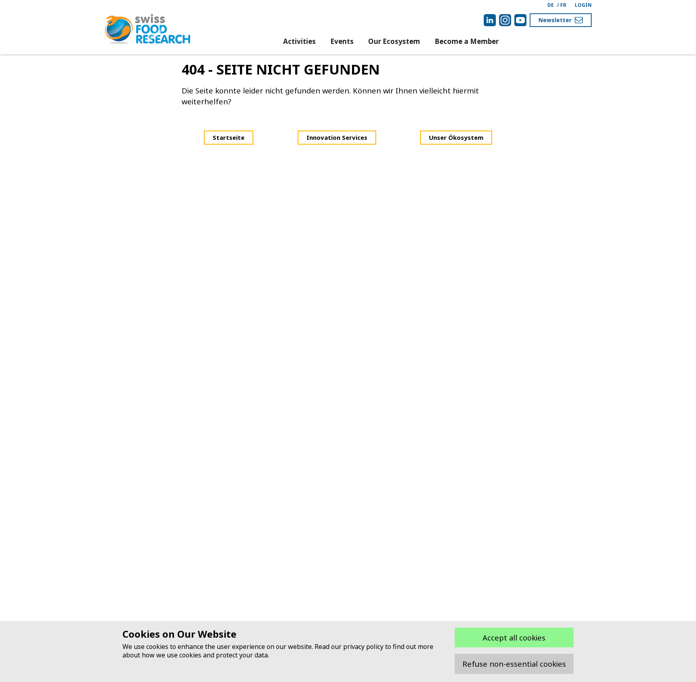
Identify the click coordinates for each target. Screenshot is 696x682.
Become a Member (467, 41)
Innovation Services (337, 137)
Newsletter (555, 20)
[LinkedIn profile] (490, 20)
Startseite (228, 137)
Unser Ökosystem (456, 137)
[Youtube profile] (520, 20)
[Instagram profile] (505, 20)
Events (342, 41)
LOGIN (583, 5)
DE (550, 5)
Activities (299, 41)
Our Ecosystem (394, 41)
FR (563, 5)
